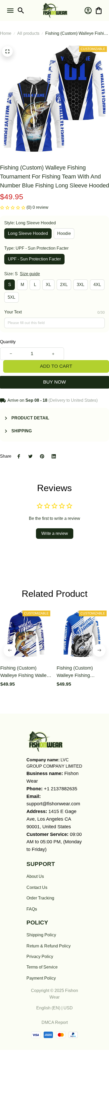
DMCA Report (55, 1022)
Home (5, 33)
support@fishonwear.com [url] (53, 803)
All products (28, 33)
